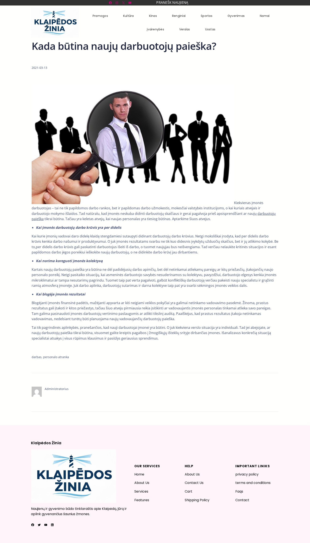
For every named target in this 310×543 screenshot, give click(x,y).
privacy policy (247, 474)
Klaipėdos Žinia (46, 443)
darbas (37, 357)
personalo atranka (56, 357)
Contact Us (194, 482)
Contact (242, 500)
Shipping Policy (197, 500)
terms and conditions (253, 482)
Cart (188, 491)
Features (141, 500)
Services (141, 491)
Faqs (239, 491)
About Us (141, 482)
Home (139, 474)
